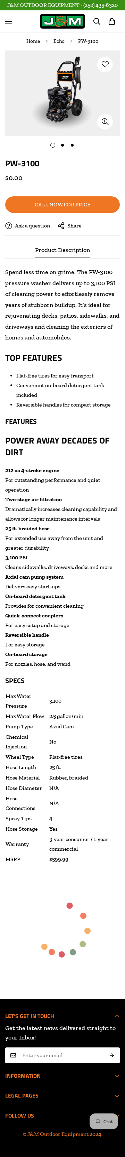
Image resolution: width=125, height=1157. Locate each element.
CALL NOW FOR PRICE (62, 204)
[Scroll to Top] (69, 1120)
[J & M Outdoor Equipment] (62, 21)
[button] (112, 21)
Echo (59, 41)
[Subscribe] (112, 1055)
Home (33, 41)
